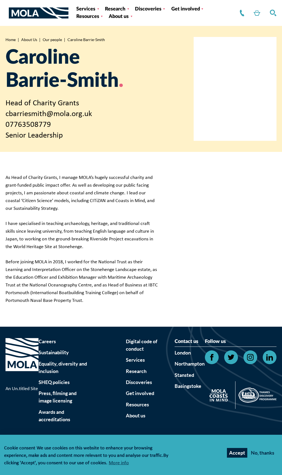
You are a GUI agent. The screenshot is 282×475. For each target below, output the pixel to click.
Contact (241, 13)
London (183, 353)
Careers (47, 341)
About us (119, 16)
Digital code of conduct (141, 345)
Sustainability (54, 352)
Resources (87, 16)
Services (85, 9)
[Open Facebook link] (212, 357)
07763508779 (28, 125)
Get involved (185, 9)
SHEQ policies (54, 382)
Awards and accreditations (54, 415)
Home (11, 39)
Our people (52, 39)
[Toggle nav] (7, 13)
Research (115, 9)
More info (119, 463)
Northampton (190, 364)
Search (272, 13)
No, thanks (262, 453)
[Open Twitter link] (231, 357)
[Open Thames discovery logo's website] (255, 396)
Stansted (184, 375)
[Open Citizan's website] (220, 396)
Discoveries (148, 9)
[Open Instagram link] (250, 357)
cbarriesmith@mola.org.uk (49, 114)
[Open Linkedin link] (269, 357)
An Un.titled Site (22, 388)
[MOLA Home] (22, 361)
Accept (237, 453)
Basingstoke (188, 386)
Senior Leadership (34, 135)
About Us (29, 39)
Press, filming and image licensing (58, 397)
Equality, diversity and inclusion (63, 367)
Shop (255, 13)
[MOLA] (39, 13)
